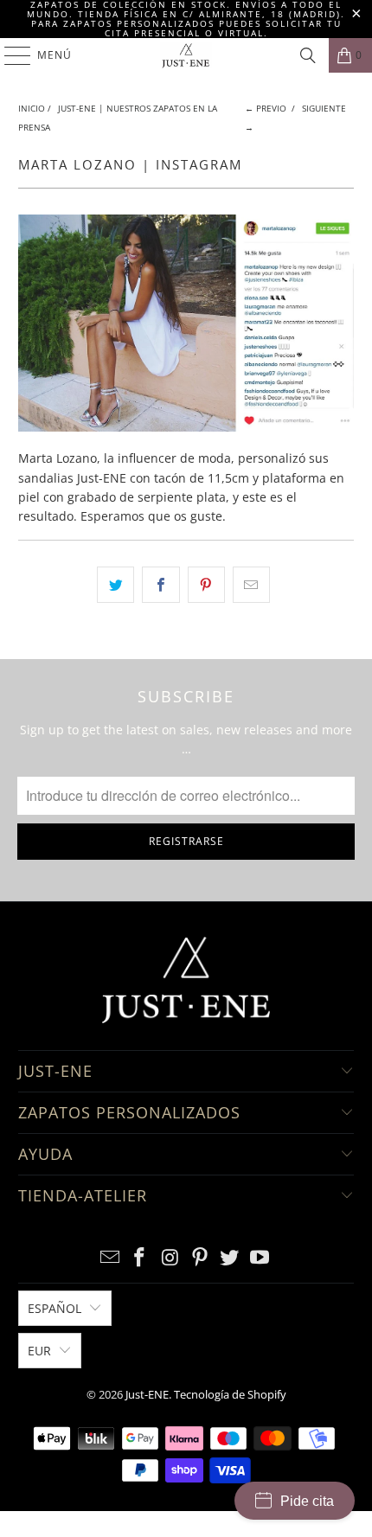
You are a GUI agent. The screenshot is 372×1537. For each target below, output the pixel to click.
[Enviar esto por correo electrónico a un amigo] (251, 585)
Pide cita (307, 1501)
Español (54, 1308)
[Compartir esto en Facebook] (160, 585)
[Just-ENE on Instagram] (170, 1258)
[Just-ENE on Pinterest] (201, 1258)
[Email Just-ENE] (110, 1258)
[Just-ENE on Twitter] (230, 1258)
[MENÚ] (9, 55)
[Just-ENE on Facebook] (140, 1258)
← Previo (265, 108)
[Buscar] (308, 55)
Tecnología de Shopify (230, 1394)
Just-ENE (147, 1394)
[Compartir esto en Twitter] (115, 585)
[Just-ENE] (186, 55)
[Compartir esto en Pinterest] (206, 585)
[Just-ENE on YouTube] (260, 1258)
